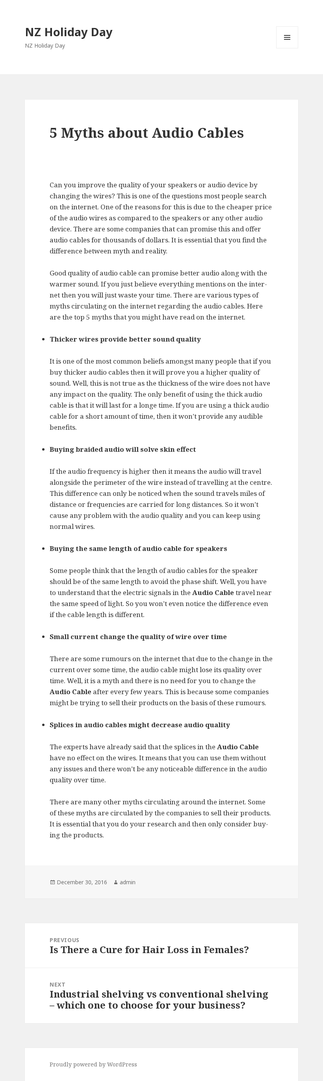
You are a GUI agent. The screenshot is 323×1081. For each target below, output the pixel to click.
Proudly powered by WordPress (93, 1064)
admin (128, 882)
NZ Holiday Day (69, 31)
